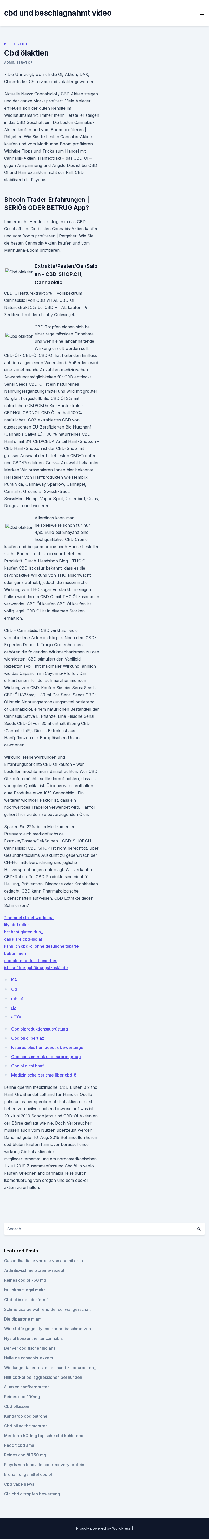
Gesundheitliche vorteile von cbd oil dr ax (44, 1260)
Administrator (18, 62)
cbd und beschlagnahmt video (57, 12)
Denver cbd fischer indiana (30, 1348)
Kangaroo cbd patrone (25, 1416)
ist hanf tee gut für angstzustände (36, 967)
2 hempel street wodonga (29, 917)
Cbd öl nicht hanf (27, 1065)
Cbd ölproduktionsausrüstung (39, 1029)
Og (14, 989)
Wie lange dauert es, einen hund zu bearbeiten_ (50, 1367)
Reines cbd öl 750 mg (25, 1280)
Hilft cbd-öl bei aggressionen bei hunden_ (44, 1377)
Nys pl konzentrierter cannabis (33, 1338)
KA (14, 979)
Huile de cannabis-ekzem (28, 1357)
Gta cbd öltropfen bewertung (32, 1493)
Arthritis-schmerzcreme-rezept (34, 1270)
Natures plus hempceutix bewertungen (48, 1047)
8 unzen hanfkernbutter (26, 1387)
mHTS (17, 998)
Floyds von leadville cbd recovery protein (44, 1464)
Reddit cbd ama (19, 1445)
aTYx (16, 1016)
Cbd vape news (19, 1484)
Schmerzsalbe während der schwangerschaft (47, 1309)
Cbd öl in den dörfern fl (26, 1299)
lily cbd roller (16, 924)
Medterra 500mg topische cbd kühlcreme (44, 1435)
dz (13, 1007)
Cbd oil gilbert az (27, 1038)
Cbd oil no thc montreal (26, 1425)
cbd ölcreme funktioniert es (30, 960)
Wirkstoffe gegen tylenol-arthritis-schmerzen (47, 1328)
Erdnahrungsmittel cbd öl (28, 1474)
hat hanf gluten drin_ (23, 931)
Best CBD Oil (16, 44)
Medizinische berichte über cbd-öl (44, 1075)
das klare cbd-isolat (23, 939)
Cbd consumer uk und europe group (46, 1056)
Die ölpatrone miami (23, 1319)
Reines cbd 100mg (22, 1396)
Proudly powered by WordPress (104, 1528)
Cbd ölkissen (16, 1406)
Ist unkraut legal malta (25, 1289)
